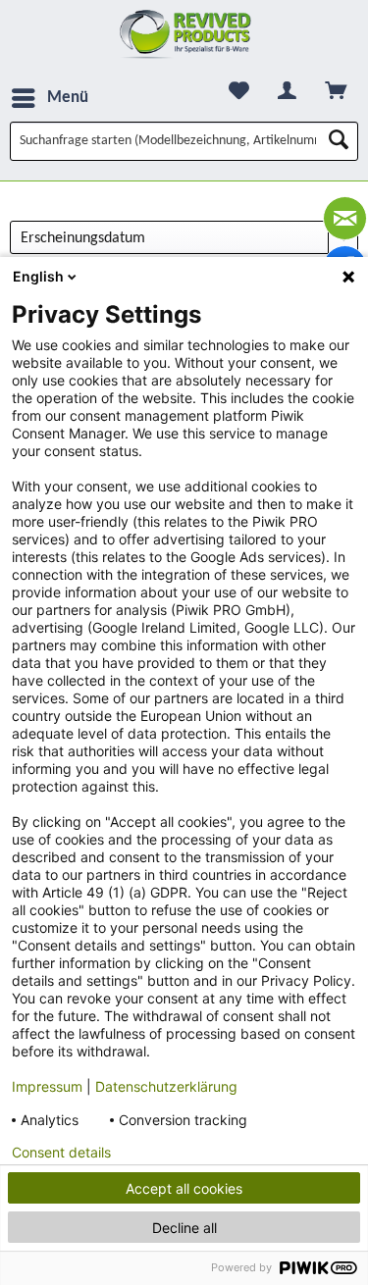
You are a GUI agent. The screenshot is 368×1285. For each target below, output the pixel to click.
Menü (67, 97)
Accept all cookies (184, 1188)
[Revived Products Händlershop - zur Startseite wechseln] (184, 34)
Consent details (61, 1152)
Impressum (47, 1086)
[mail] (345, 218)
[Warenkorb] (335, 90)
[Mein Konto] (287, 90)
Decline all (184, 1227)
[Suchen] (338, 141)
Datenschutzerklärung (166, 1086)
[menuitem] (49, 98)
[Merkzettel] (239, 90)
